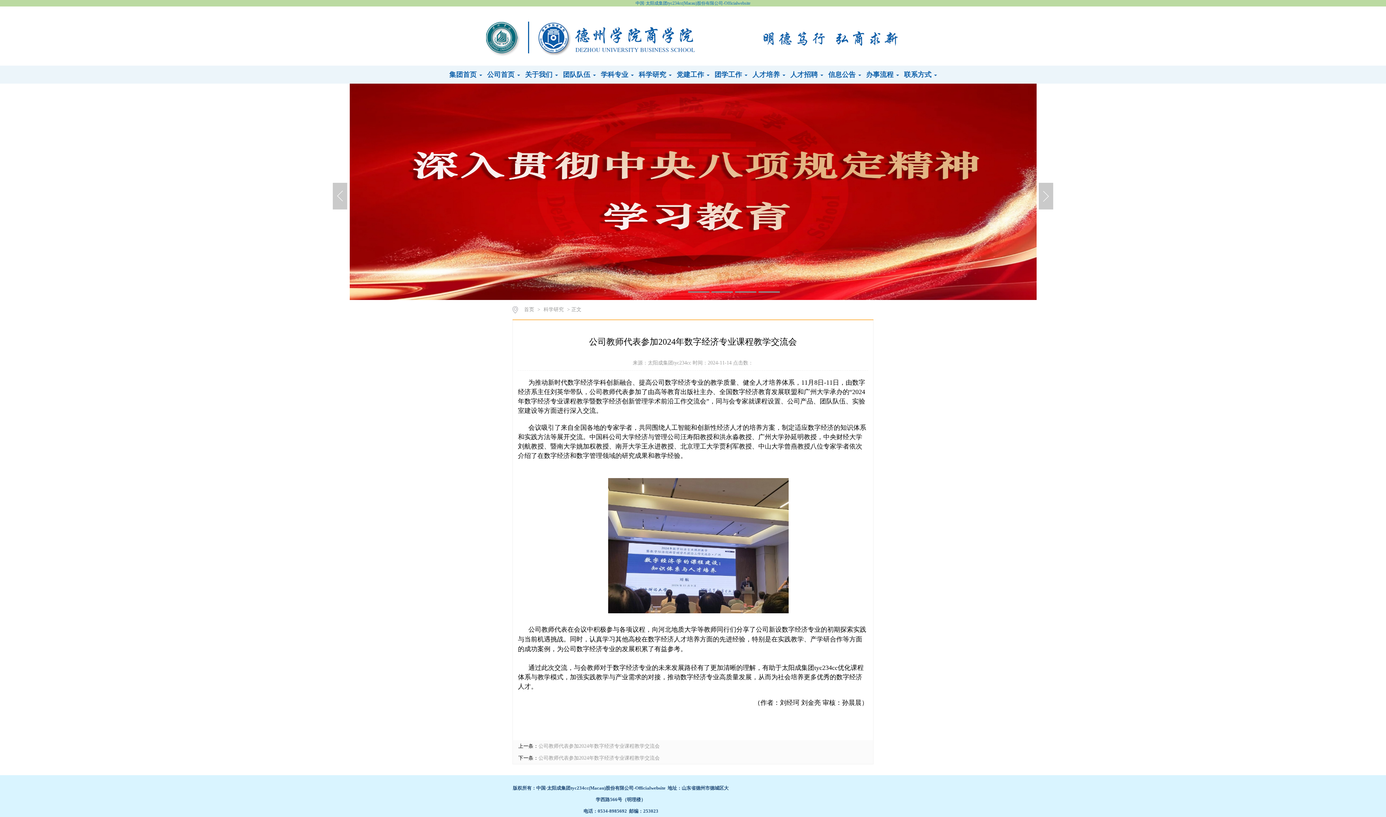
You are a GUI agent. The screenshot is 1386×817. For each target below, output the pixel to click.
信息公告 (843, 74)
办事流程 (880, 74)
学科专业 (615, 74)
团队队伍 (577, 74)
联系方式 (918, 74)
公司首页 (502, 74)
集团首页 (464, 74)
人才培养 (767, 74)
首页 (529, 309)
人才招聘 (805, 74)
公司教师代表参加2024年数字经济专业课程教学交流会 (599, 746)
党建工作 (691, 74)
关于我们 (539, 74)
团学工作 (729, 74)
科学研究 (653, 74)
